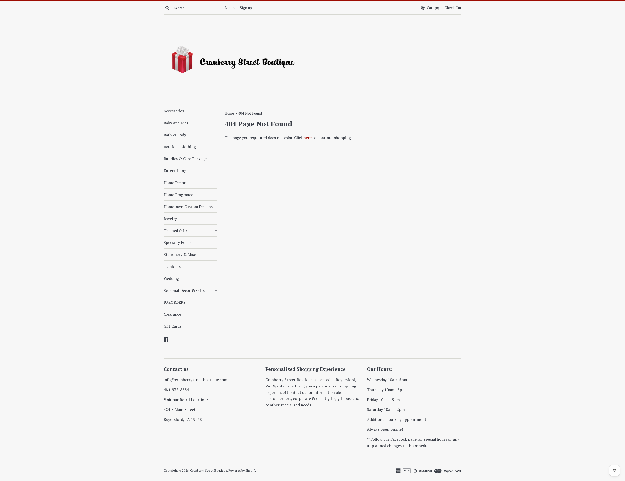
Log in (230, 7)
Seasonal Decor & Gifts (190, 290)
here (308, 137)
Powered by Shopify (242, 471)
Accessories (190, 111)
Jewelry (170, 218)
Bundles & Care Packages (186, 158)
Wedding (171, 278)
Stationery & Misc (180, 254)
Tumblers (172, 266)
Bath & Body (175, 134)
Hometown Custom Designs (188, 206)
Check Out (453, 7)
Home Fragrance (178, 194)
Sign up (246, 7)
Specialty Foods (177, 242)
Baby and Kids (176, 122)
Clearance (172, 314)
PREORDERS (175, 302)
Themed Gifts (190, 230)
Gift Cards (172, 326)
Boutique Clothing (190, 146)
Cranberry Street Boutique (208, 471)
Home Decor (175, 182)
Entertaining (175, 170)
